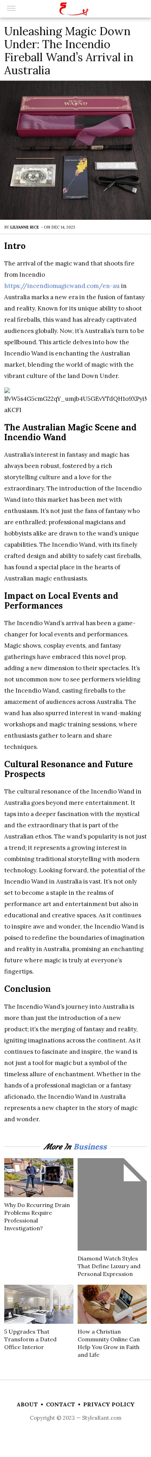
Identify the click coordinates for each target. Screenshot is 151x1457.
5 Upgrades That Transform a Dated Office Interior (30, 1339)
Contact (60, 1404)
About (27, 1404)
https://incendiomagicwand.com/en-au (62, 286)
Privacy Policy (109, 1404)
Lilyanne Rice (24, 227)
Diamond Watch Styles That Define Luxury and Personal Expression (109, 1266)
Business (90, 1146)
